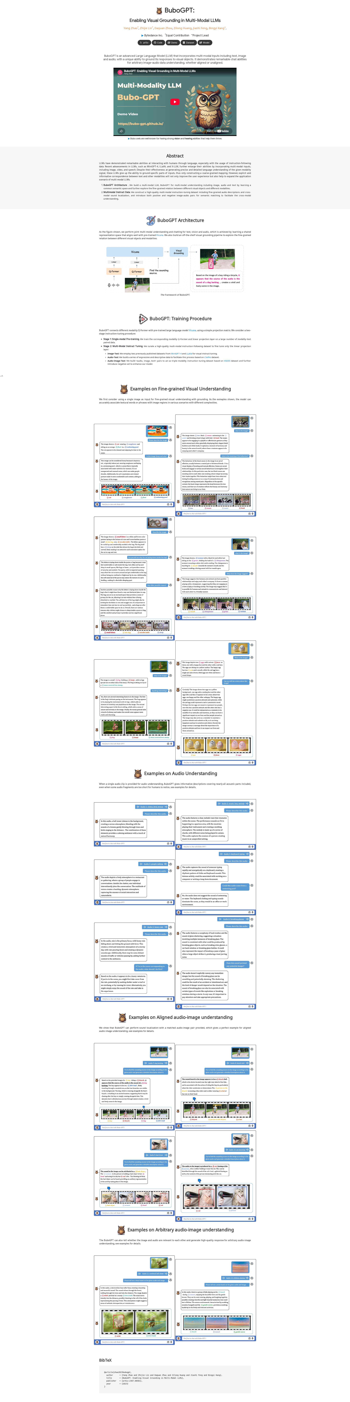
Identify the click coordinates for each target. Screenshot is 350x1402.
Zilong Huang (183, 28)
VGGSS (227, 360)
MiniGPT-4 (176, 353)
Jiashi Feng (200, 28)
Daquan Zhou (163, 28)
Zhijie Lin (146, 28)
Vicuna (159, 235)
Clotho (207, 357)
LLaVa (189, 353)
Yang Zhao (131, 28)
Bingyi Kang (217, 28)
